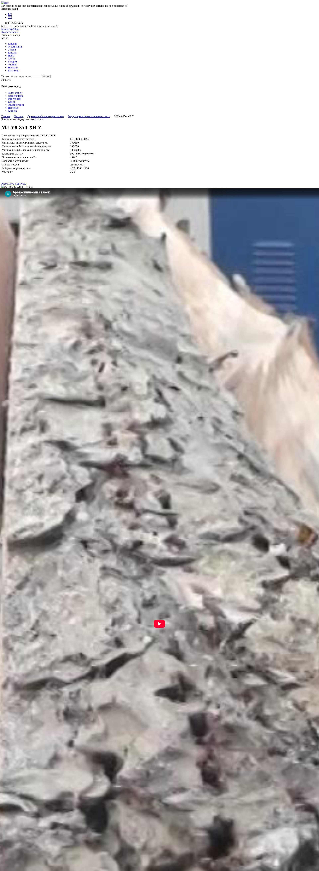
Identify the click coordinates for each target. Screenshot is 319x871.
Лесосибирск (15, 95)
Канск (11, 101)
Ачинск (12, 110)
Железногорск (16, 104)
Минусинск (14, 98)
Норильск (13, 107)
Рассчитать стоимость (13, 183)
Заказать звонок (10, 32)
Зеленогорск (15, 92)
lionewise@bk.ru (10, 29)
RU (10, 14)
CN (10, 17)
